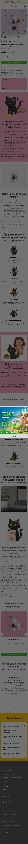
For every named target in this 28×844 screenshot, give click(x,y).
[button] (14, 420)
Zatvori (14, 436)
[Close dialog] (27, 408)
